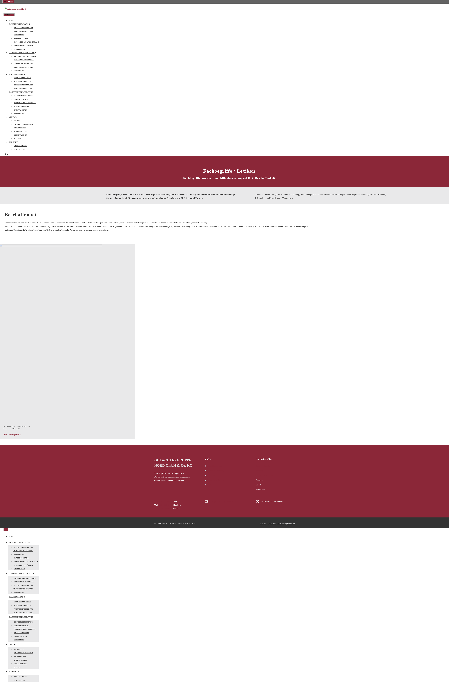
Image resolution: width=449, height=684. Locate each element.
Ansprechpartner (21, 106)
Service (12, 117)
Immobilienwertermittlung (26, 42)
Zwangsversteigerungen (25, 56)
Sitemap (17, 138)
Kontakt (13, 142)
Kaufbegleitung (21, 38)
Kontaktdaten (20, 146)
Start (12, 21)
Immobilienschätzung (23, 46)
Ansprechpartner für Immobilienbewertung (23, 29)
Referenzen (19, 35)
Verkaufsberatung (22, 78)
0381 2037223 (166, 508)
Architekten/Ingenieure (25, 103)
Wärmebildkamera (22, 81)
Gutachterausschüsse (23, 124)
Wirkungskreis (20, 131)
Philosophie (19, 149)
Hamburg (259, 471)
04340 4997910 (166, 501)
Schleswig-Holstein (263, 466)
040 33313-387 (166, 505)
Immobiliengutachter (24, 60)
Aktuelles (18, 121)
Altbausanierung (21, 99)
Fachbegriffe (20, 128)
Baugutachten (20, 110)
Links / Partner (20, 135)
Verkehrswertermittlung (21, 53)
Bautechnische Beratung (21, 92)
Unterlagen (19, 49)
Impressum (272, 523)
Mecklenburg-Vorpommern (266, 475)
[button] (6, 154)
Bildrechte (291, 523)
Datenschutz (281, 523)
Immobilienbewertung (19, 24)
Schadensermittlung (23, 96)
